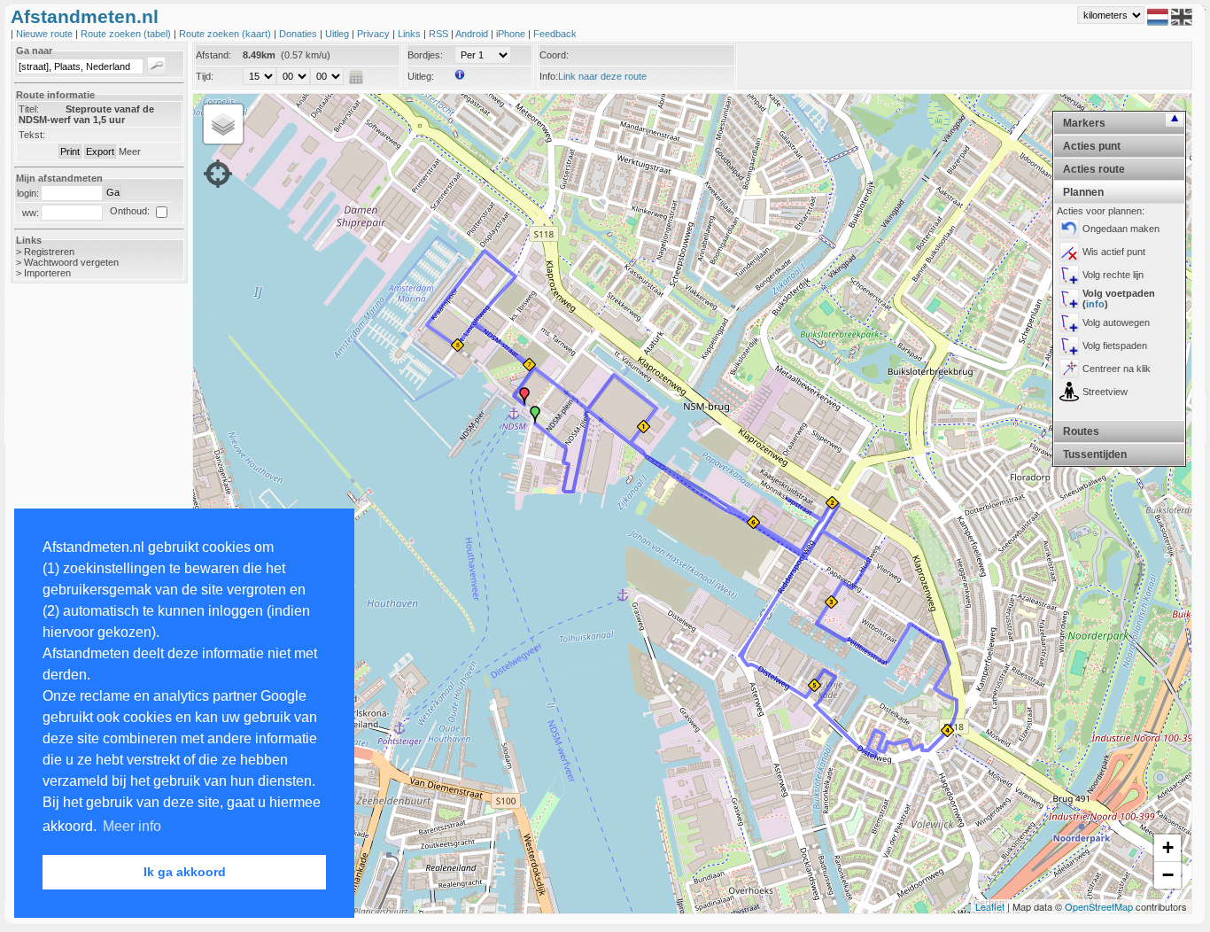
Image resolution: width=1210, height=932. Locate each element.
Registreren (49, 251)
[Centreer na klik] (1069, 368)
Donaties (299, 33)
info (1095, 304)
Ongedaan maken (1121, 228)
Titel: (29, 109)
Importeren (47, 273)
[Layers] (223, 124)
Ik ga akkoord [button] (184, 872)
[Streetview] (1069, 391)
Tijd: (204, 76)
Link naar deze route (602, 76)
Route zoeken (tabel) (127, 33)
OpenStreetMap (1099, 906)
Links (410, 33)
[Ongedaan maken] (1069, 228)
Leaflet (989, 906)
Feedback (555, 33)
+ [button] (1168, 847)
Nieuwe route (45, 33)
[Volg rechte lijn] (1069, 274)
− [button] (1168, 875)
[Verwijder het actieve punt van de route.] (1069, 251)
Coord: (554, 55)
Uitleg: (420, 76)
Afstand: (213, 55)
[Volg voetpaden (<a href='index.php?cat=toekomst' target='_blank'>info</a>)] (1069, 298)
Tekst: (32, 134)
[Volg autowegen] (1069, 322)
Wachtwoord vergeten (71, 262)
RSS (440, 33)
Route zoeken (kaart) (226, 33)
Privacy (374, 33)
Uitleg (338, 33)
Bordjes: (425, 55)
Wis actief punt (1113, 251)
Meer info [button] (132, 826)
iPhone (512, 33)
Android (473, 33)
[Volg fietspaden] (1069, 345)
